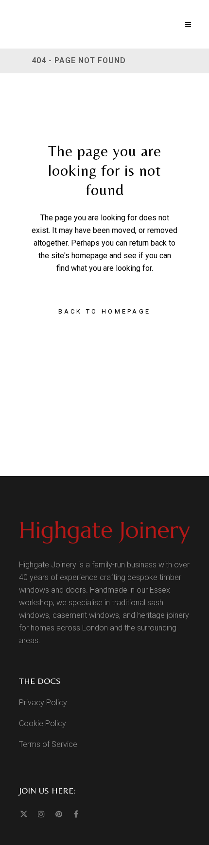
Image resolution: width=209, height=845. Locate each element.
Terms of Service (48, 744)
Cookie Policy (42, 723)
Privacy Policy (43, 702)
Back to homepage (104, 311)
